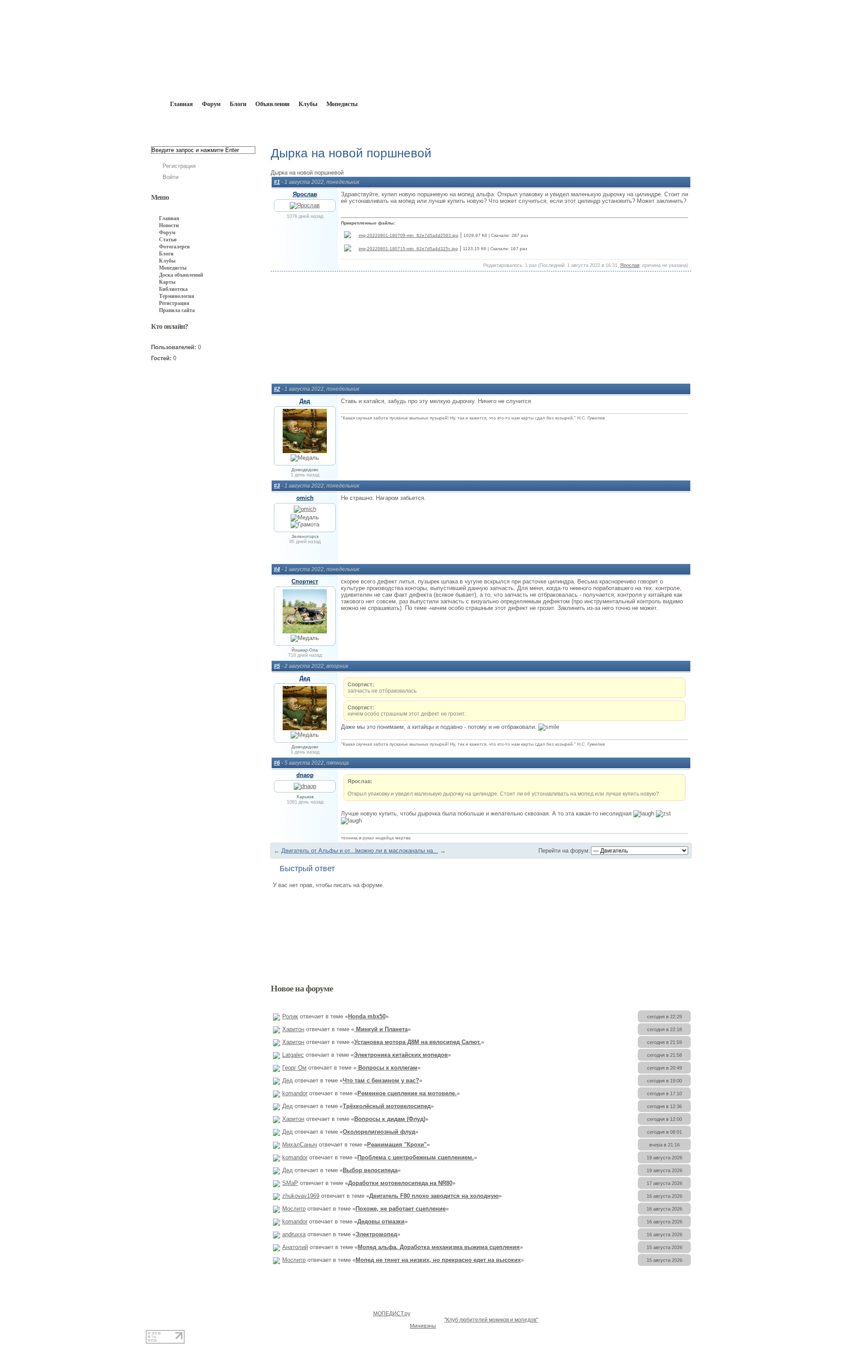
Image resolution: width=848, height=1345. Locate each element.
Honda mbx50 (367, 1016)
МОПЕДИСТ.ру (391, 1314)
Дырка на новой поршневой (444, 124)
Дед (304, 401)
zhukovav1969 (300, 1196)
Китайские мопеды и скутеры (301, 124)
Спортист (305, 581)
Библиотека (173, 289)
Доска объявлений (181, 275)
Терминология (176, 296)
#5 (277, 666)
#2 (277, 389)
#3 (277, 486)
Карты (167, 282)
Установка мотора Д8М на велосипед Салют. (417, 1042)
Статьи (168, 239)
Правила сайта (177, 310)
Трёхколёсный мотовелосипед (387, 1106)
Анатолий (295, 1247)
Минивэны (423, 1326)
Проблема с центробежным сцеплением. (415, 1157)
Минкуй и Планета (381, 1029)
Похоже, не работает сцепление (401, 1208)
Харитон (293, 1029)
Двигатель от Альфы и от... (318, 850)
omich (305, 498)
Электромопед (376, 1234)
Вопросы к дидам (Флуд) (389, 1119)
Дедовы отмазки (381, 1221)
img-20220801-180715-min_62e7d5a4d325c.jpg (408, 248)
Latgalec (293, 1055)
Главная (201, 124)
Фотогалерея (174, 247)
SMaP (290, 1183)
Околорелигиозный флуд (379, 1131)
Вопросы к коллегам (386, 1067)
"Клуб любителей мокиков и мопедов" (491, 1320)
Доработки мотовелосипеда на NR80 (400, 1183)
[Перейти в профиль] (305, 205)
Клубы (308, 104)
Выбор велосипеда (370, 1170)
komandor (294, 1093)
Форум (211, 104)
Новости (169, 225)
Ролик (290, 1016)
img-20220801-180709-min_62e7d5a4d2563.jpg (408, 235)
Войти (170, 177)
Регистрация (179, 166)
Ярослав (305, 194)
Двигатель (373, 124)
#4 (277, 569)
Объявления (272, 104)
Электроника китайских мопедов (401, 1055)
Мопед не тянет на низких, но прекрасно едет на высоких (438, 1260)
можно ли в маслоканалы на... (397, 850)
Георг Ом (294, 1067)
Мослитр (294, 1208)
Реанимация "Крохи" (397, 1144)
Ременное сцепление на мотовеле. (407, 1093)
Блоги (238, 104)
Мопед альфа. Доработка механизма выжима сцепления (439, 1247)
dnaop (305, 775)
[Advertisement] (481, 338)
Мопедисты (342, 104)
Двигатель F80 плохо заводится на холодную (434, 1196)
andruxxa (294, 1234)
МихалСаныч (299, 1144)
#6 (277, 763)
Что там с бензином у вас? (381, 1080)
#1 (277, 182)
